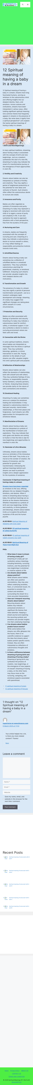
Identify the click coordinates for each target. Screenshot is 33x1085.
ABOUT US (24, 1071)
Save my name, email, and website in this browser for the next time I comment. (16, 799)
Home (7, 1071)
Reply (7, 743)
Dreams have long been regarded (15, 486)
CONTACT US (16, 1073)
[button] (22, 4)
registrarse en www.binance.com (15, 723)
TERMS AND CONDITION (16, 1076)
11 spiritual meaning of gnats (15, 686)
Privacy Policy (14, 1071)
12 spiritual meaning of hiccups (16, 689)
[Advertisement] (16, 26)
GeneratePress (16, 1082)
